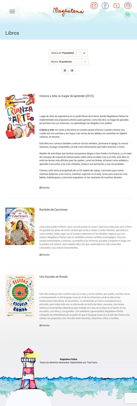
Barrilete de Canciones (53, 209)
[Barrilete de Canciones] (19, 226)
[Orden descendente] (84, 53)
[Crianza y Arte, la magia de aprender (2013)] (19, 116)
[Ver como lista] (71, 70)
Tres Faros (92, 362)
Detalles (46, 187)
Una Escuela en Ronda (53, 276)
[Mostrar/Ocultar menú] (12, 11)
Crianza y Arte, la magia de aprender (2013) (66, 96)
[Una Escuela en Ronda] (19, 296)
